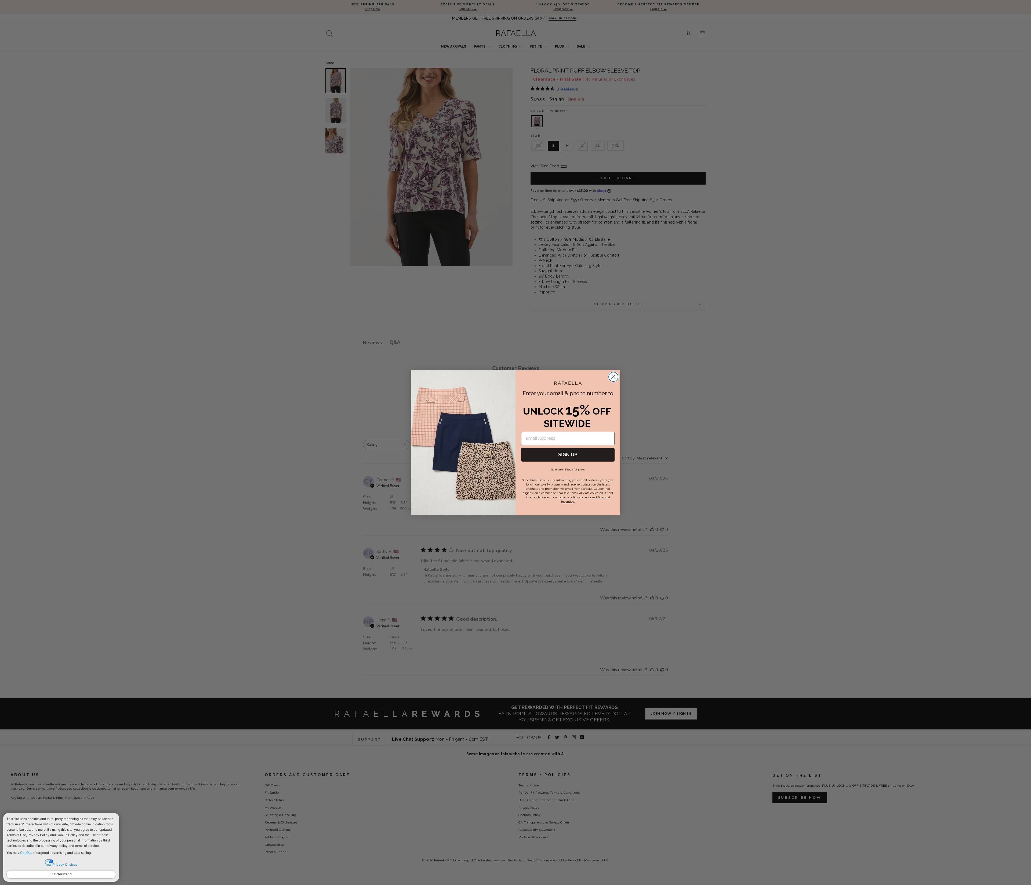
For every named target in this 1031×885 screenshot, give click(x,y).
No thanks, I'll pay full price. (568, 469)
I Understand (61, 874)
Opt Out (26, 853)
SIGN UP (568, 454)
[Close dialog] (613, 377)
